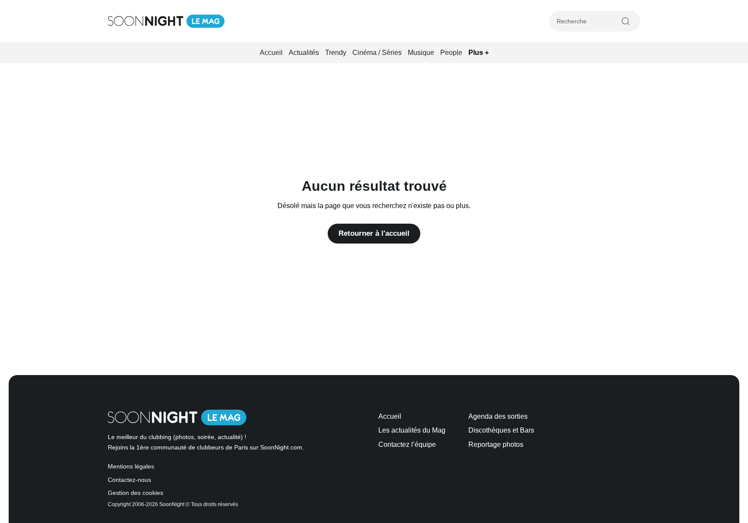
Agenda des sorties (498, 416)
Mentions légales (131, 466)
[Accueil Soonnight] (166, 21)
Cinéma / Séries (377, 52)
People (451, 52)
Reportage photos (495, 444)
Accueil (271, 52)
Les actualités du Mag (411, 430)
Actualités (304, 52)
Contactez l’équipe (407, 444)
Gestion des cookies (135, 493)
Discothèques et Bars (501, 430)
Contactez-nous (129, 480)
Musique (421, 52)
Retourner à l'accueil (374, 233)
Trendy (335, 52)
